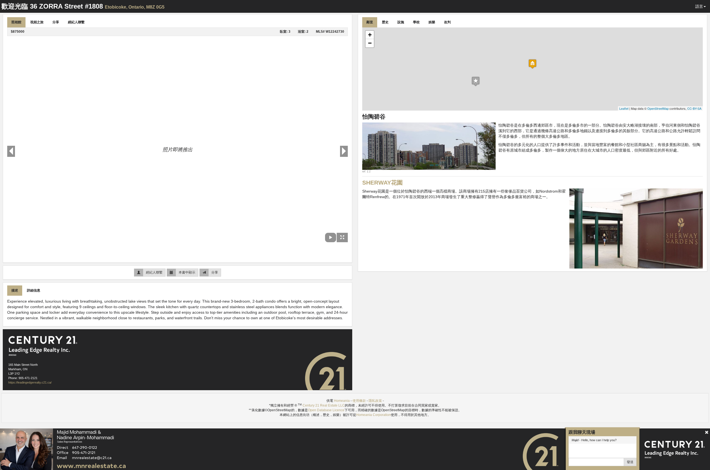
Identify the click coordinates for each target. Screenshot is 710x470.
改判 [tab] (447, 22)
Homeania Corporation (373, 415)
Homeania (342, 401)
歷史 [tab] (385, 22)
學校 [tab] (416, 22)
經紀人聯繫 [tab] (76, 22)
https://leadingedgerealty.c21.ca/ (30, 382)
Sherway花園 (382, 182)
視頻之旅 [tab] (37, 22)
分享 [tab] (55, 22)
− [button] (370, 43)
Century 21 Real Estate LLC (324, 405)
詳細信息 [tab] (33, 290)
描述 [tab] (14, 290)
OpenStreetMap (658, 108)
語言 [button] (699, 6)
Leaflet (623, 108)
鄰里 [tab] (369, 22)
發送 (630, 462)
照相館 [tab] (16, 22)
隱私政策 (375, 401)
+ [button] (370, 34)
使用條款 (359, 401)
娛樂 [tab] (431, 22)
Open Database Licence (326, 410)
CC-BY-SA (694, 108)
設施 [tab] (400, 22)
